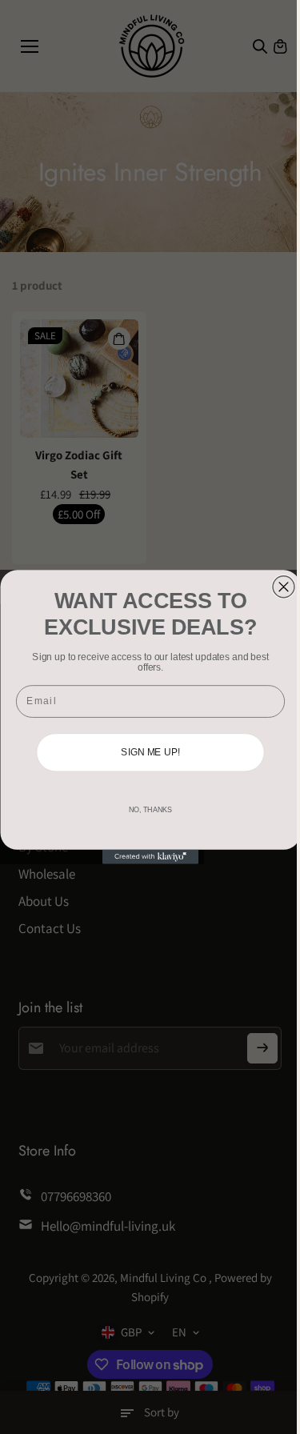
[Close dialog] (283, 587)
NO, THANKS (150, 809)
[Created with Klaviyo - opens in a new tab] (150, 857)
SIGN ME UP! (150, 752)
